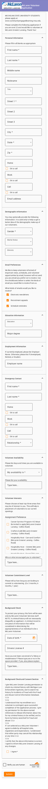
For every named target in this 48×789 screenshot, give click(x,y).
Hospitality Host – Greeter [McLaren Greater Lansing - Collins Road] (26, 548)
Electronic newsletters (20, 295)
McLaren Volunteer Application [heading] (31, 6)
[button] (24, 38)
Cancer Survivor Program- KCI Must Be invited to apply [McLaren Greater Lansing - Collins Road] (26, 524)
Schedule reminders (19, 306)
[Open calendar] (34, 638)
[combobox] (19, 92)
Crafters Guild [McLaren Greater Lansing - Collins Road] (24, 532)
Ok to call (14, 169)
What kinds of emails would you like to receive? (20, 289)
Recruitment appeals (19, 300)
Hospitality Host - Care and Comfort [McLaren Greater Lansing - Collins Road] (25, 540)
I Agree (14, 752)
